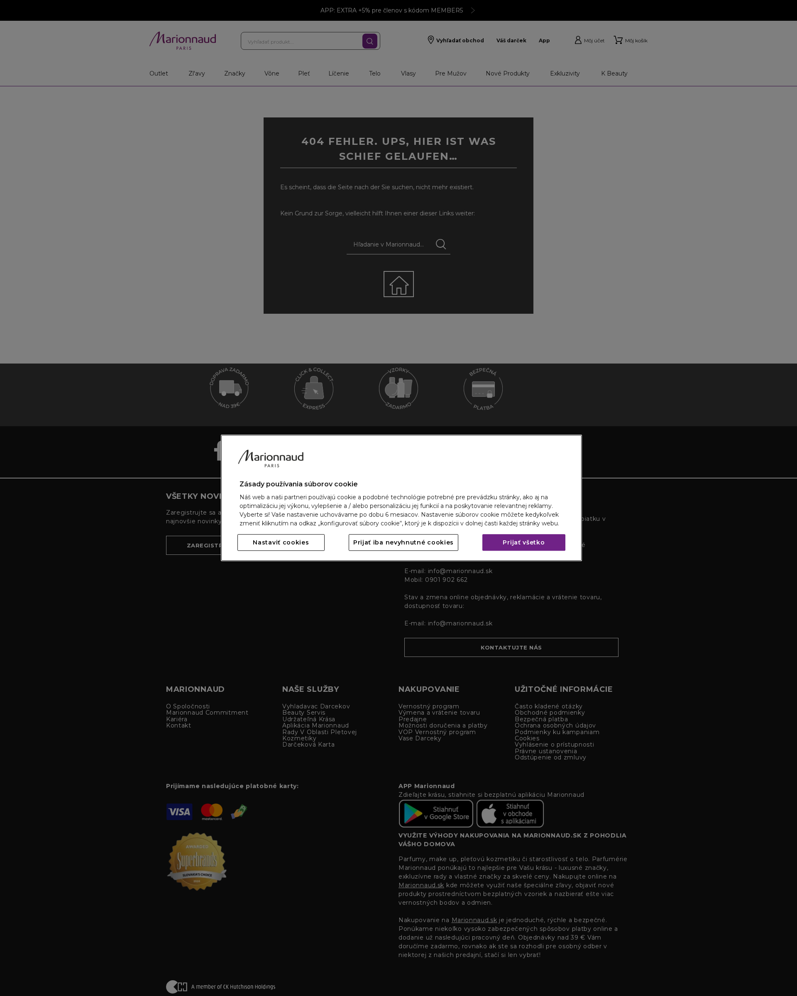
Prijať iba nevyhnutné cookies (403, 543)
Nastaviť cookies (281, 543)
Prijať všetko (524, 543)
